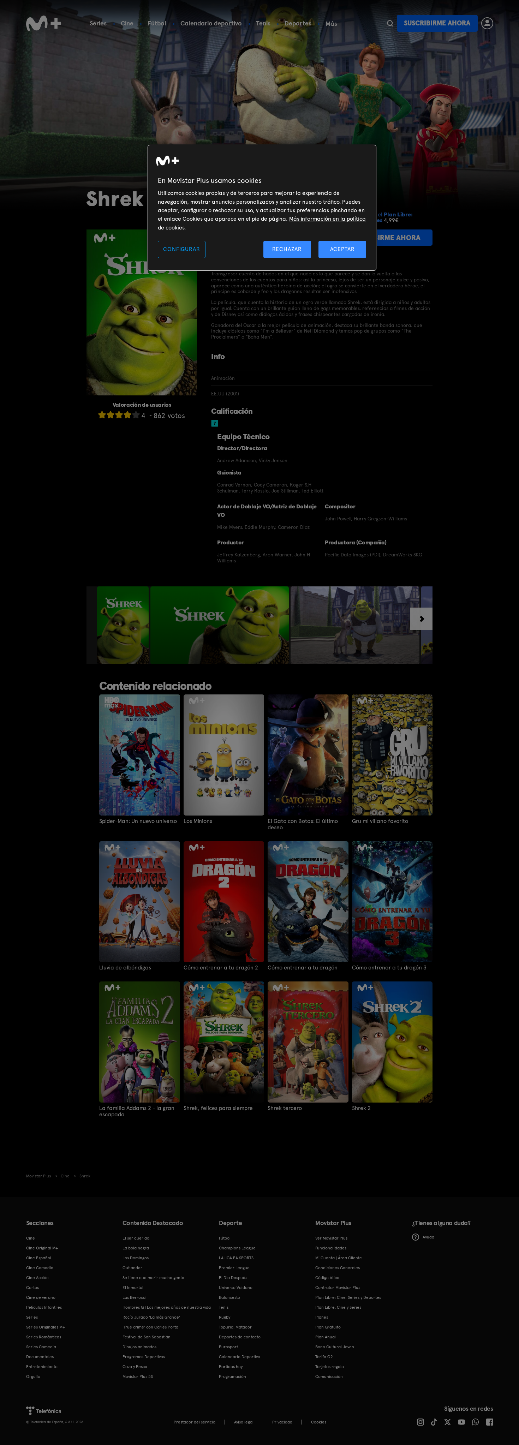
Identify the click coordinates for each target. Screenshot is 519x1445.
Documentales (40, 1356)
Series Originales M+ (45, 1327)
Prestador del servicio (194, 1422)
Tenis (263, 23)
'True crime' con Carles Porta (150, 1327)
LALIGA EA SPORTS (236, 1257)
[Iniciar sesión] (487, 23)
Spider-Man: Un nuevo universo (138, 821)
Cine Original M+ (42, 1248)
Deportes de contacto (240, 1336)
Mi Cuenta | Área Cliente (338, 1257)
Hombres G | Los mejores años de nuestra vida (167, 1307)
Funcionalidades (330, 1248)
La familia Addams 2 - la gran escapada (136, 1111)
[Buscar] (390, 23)
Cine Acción (37, 1277)
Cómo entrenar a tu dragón (303, 968)
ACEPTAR (342, 249)
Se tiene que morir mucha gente (153, 1277)
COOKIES (318, 1422)
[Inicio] (43, 23)
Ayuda (428, 1237)
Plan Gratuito (328, 1327)
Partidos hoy (231, 1366)
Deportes (298, 23)
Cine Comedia (39, 1267)
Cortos (32, 1287)
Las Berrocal (135, 1297)
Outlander (132, 1267)
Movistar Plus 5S (138, 1376)
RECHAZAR (287, 249)
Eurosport (228, 1346)
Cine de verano (40, 1297)
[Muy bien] (136, 414)
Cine (127, 23)
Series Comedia (41, 1346)
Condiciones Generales (337, 1267)
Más (331, 23)
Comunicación (329, 1376)
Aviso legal (243, 1422)
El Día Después (233, 1277)
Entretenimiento (42, 1366)
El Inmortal (133, 1287)
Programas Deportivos (144, 1356)
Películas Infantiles (44, 1307)
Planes (321, 1317)
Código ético (327, 1277)
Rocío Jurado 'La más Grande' (151, 1317)
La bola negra (136, 1248)
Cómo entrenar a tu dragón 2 (221, 968)
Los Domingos (136, 1257)
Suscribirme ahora (437, 23)
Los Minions (198, 821)
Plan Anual (325, 1336)
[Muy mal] (102, 414)
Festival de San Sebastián (147, 1336)
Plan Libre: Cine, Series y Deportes (348, 1297)
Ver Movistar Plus (331, 1238)
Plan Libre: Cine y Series (338, 1307)
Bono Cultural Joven (334, 1346)
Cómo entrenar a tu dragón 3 (389, 968)
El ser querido (136, 1238)
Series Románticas (43, 1336)
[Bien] (127, 414)
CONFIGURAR (181, 249)
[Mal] (110, 414)
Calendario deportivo (211, 23)
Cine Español (38, 1257)
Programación (232, 1376)
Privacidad (282, 1422)
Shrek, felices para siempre (218, 1108)
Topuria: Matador (235, 1327)
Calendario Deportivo (239, 1356)
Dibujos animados (139, 1346)
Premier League (234, 1267)
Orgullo (33, 1376)
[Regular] (119, 414)
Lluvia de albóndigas (125, 968)
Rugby (224, 1317)
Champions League (237, 1248)
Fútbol (157, 23)
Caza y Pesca (135, 1366)
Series (98, 23)
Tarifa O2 (324, 1356)
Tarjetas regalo (329, 1366)
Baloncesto (229, 1297)
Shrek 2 (361, 1108)
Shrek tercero (285, 1108)
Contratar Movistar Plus (337, 1287)
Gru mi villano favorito (380, 821)
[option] (123, 625)
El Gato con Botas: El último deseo (303, 824)
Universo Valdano (235, 1287)
